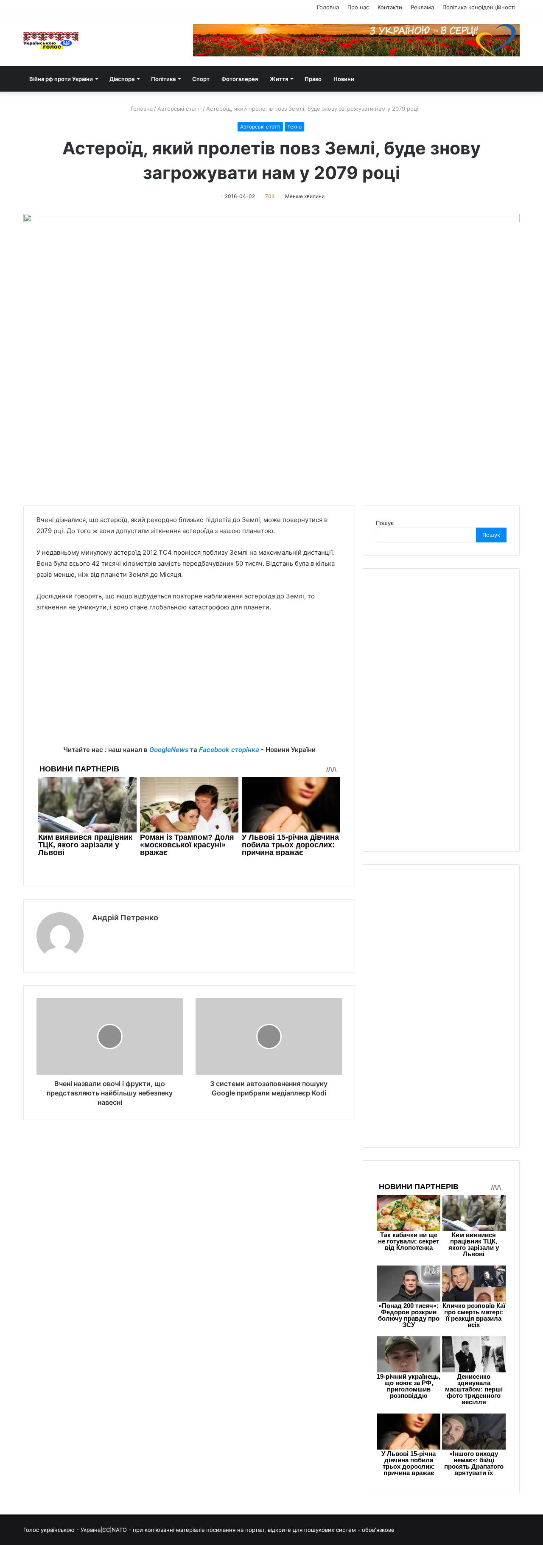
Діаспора (121, 78)
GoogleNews (168, 750)
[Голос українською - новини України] (50, 40)
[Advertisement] (189, 685)
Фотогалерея (239, 78)
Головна (328, 7)
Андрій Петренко (125, 917)
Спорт (201, 78)
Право (313, 78)
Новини (343, 78)
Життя (279, 78)
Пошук (385, 523)
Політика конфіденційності (478, 7)
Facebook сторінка (229, 750)
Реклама (422, 7)
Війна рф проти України (61, 78)
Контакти (390, 7)
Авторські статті (179, 108)
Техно (294, 126)
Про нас (358, 7)
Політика (163, 78)
